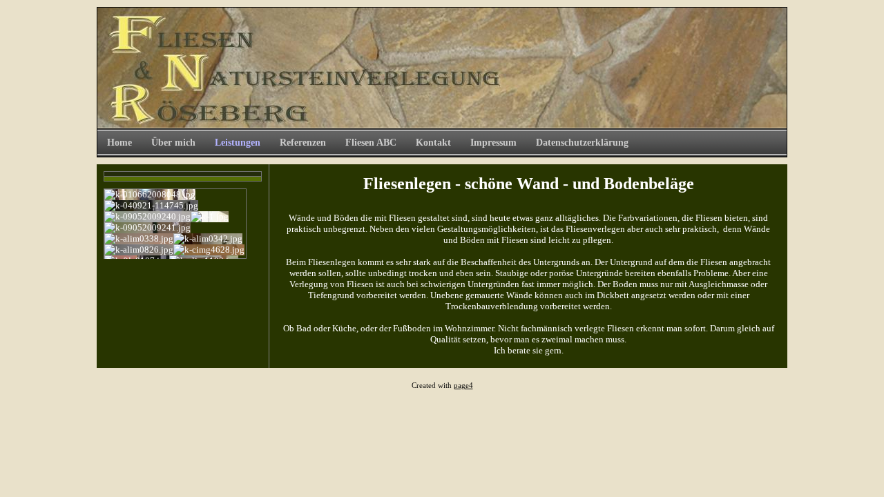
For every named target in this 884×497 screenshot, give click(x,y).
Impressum (493, 142)
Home (119, 142)
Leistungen (237, 142)
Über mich (173, 142)
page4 (463, 385)
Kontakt (433, 142)
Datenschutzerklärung (582, 142)
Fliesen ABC (370, 142)
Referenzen (303, 142)
